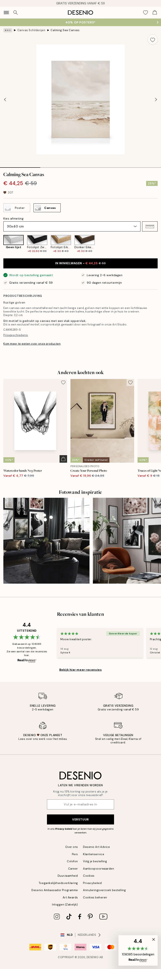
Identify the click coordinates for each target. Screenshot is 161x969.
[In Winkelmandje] (63, 459)
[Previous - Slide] (5, 99)
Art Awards (70, 897)
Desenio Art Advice (96, 847)
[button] (150, 226)
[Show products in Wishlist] (145, 13)
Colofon (72, 861)
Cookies (89, 876)
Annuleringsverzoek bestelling (104, 890)
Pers (75, 854)
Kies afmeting (13, 218)
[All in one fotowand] (46, 541)
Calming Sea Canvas (65, 30)
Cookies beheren (95, 897)
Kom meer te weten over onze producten (32, 343)
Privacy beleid (63, 829)
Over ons (71, 847)
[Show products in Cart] (154, 13)
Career (73, 868)
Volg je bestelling (95, 861)
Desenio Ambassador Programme (54, 890)
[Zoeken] (15, 13)
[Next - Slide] (156, 99)
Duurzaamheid (68, 876)
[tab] (20, 166)
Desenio (93, 957)
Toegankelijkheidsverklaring (58, 883)
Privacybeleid (92, 883)
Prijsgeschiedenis (15, 335)
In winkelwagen (80, 263)
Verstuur (80, 819)
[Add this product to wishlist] (153, 39)
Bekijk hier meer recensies (80, 670)
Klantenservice (93, 854)
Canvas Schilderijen (31, 30)
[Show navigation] (6, 13)
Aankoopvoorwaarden (98, 868)
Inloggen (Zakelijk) (65, 904)
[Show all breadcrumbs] (7, 30)
